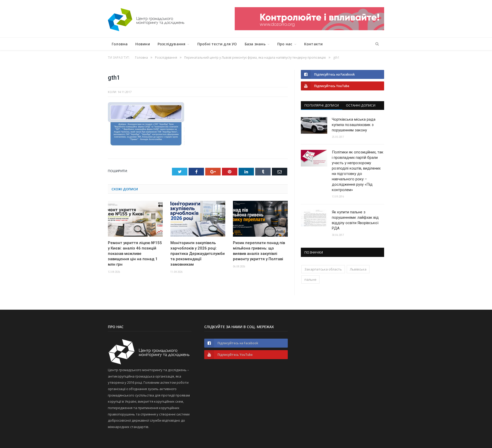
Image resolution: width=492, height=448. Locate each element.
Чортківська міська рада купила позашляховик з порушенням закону (353, 124)
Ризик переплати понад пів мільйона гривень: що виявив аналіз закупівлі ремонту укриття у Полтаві (259, 251)
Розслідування (172, 43)
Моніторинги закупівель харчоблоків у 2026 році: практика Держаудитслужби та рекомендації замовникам (197, 254)
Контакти (313, 43)
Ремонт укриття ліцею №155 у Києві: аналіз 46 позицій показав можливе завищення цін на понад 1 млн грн (135, 254)
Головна (120, 43)
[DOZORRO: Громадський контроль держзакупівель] (309, 28)
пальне (310, 279)
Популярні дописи (321, 105)
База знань (255, 43)
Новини (142, 43)
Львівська (358, 269)
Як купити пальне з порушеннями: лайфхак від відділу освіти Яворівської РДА (355, 220)
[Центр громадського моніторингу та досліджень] (146, 18)
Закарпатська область (323, 269)
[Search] (377, 44)
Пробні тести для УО (217, 43)
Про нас (284, 43)
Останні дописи (360, 105)
